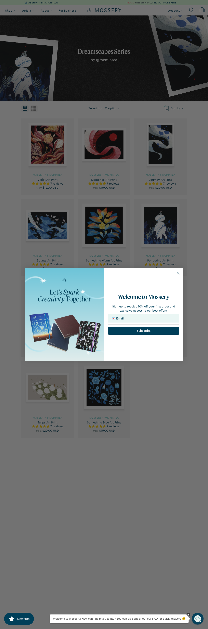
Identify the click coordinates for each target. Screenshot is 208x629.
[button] (198, 619)
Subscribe (144, 330)
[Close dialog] (178, 273)
